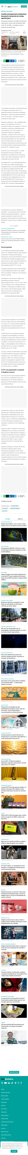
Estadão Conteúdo (6, 30)
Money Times (4, 1131)
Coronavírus (14, 505)
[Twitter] (18, 1083)
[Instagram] (2, 1083)
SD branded (4, 1125)
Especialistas (4, 1115)
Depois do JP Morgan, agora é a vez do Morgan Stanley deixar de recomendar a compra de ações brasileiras (13, 232)
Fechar (14, 1151)
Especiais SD (4, 1118)
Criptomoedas (5, 1099)
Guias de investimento (7, 1121)
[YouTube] (5, 1083)
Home (2, 1089)
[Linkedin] (9, 1083)
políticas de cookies (16, 1148)
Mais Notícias (14, 1072)
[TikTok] (12, 1083)
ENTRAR (24, 6)
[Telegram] (15, 1083)
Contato (3, 1138)
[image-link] (14, 535)
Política (4, 511)
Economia (5, 508)
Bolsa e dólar (4, 1095)
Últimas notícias (5, 1092)
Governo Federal (15, 508)
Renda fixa (4, 1112)
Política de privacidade (7, 1141)
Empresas (4, 1102)
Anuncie (3, 1128)
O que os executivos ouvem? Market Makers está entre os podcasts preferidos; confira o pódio (13, 240)
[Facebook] (21, 1083)
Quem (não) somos (6, 1135)
